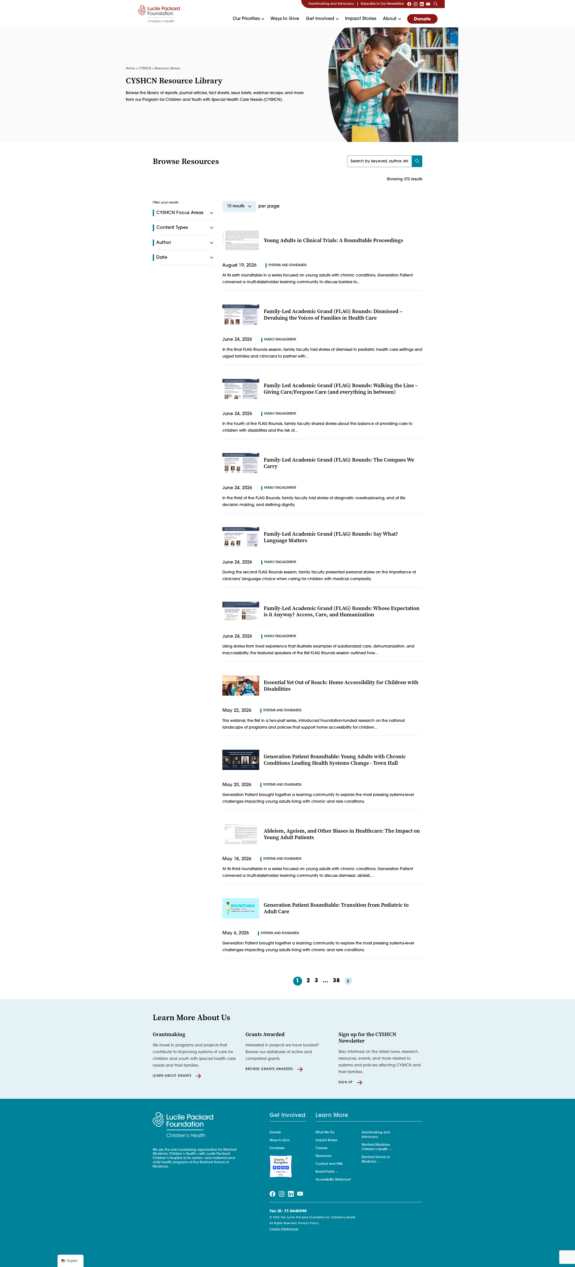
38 (336, 981)
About (389, 19)
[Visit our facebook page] (409, 4)
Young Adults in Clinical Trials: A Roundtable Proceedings (333, 240)
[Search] (435, 4)
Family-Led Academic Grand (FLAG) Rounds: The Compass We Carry (339, 463)
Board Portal (325, 1172)
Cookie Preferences (284, 1229)
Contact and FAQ (329, 1164)
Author (163, 243)
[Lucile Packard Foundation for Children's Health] (159, 13)
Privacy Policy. (308, 1223)
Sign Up (345, 1082)
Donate (422, 19)
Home (130, 68)
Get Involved (320, 19)
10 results (236, 206)
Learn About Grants (172, 1076)
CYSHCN (145, 68)
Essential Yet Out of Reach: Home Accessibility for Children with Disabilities (341, 685)
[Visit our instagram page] (416, 4)
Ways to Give (284, 19)
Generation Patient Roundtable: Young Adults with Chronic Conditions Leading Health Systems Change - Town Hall (335, 760)
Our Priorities (246, 19)
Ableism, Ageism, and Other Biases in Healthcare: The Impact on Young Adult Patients (342, 834)
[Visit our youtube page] (428, 4)
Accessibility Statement (333, 1179)
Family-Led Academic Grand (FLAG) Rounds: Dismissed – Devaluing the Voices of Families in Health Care (333, 314)
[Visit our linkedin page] (422, 4)
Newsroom (324, 1156)
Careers (321, 1148)
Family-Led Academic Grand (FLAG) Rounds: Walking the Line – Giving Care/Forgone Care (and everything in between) (341, 389)
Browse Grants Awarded (269, 1069)
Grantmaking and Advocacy (331, 4)
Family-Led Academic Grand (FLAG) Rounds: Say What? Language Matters (331, 537)
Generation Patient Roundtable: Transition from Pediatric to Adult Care (336, 908)
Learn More (332, 1115)
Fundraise (277, 1148)
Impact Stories (360, 19)
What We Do (325, 1132)
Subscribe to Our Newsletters (382, 4)
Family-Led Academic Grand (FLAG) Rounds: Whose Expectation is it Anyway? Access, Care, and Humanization (342, 611)
